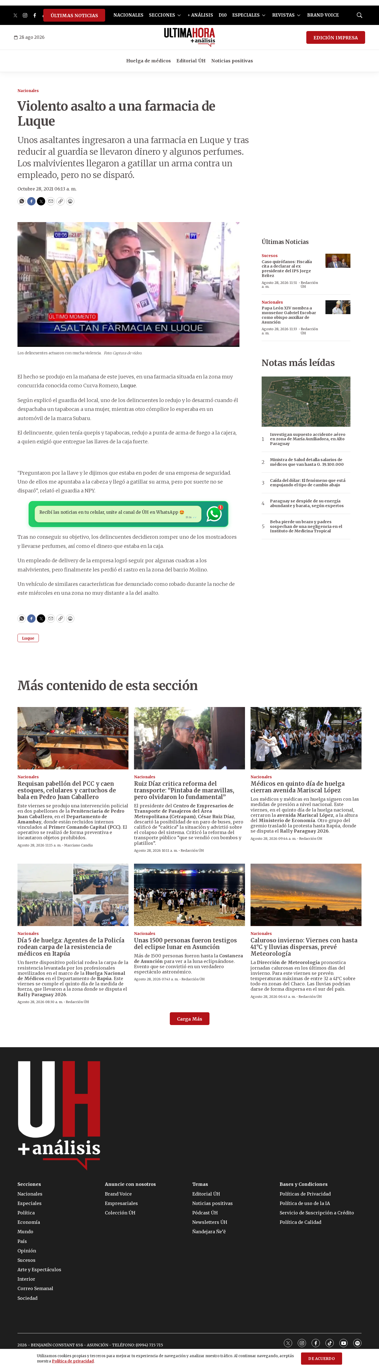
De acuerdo (321, 1358)
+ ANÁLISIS (200, 15)
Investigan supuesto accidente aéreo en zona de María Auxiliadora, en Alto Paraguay (307, 439)
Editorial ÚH (191, 60)
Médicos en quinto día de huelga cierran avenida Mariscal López (298, 787)
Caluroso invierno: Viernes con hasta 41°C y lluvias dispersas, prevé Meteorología (304, 947)
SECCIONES (162, 15)
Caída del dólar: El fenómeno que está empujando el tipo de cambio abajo (307, 483)
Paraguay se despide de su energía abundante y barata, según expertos (307, 503)
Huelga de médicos (148, 60)
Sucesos (270, 255)
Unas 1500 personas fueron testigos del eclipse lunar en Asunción (185, 943)
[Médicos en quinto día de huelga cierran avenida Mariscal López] (306, 738)
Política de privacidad (73, 1361)
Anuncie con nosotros (130, 1184)
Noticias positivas (232, 60)
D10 (223, 15)
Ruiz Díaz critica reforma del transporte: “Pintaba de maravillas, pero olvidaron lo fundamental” (184, 790)
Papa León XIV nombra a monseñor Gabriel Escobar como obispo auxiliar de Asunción (289, 315)
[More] (179, 15)
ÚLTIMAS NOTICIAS (74, 15)
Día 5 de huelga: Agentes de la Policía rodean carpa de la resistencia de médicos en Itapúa (70, 947)
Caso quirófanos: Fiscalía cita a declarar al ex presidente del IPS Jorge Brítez (287, 268)
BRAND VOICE (323, 15)
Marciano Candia (78, 845)
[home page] (189, 37)
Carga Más (189, 1019)
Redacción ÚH (309, 285)
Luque (28, 638)
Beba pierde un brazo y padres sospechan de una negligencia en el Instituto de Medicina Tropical (306, 526)
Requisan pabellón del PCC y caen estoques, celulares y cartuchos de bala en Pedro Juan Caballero (66, 790)
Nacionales (28, 90)
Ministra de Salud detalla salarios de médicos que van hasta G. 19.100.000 (307, 462)
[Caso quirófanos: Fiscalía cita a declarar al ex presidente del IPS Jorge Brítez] (337, 261)
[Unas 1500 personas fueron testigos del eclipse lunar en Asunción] (189, 895)
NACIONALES (128, 15)
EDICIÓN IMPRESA (336, 37)
